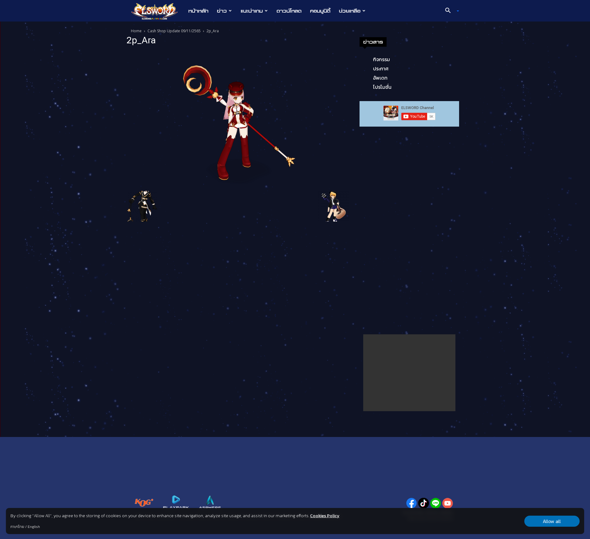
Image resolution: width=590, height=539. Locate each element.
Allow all (552, 521)
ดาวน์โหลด (289, 11)
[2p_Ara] (238, 119)
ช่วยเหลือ (349, 11)
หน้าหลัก (198, 11)
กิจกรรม (381, 59)
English (34, 526)
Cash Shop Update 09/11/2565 (174, 30)
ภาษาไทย (17, 526)
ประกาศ (380, 68)
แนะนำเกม (252, 11)
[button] (450, 11)
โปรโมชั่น (382, 87)
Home (136, 30)
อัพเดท (380, 77)
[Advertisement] (409, 372)
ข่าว (222, 11)
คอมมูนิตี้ (320, 11)
